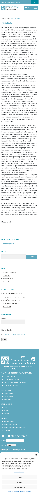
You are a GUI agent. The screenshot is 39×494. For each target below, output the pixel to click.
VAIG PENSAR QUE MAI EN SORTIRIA (14, 297)
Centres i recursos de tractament (15, 382)
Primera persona (8, 279)
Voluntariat (7, 399)
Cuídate (7, 23)
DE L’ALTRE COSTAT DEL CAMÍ (12, 294)
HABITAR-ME (7, 306)
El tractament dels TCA (11, 379)
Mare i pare (6, 275)
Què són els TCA (9, 376)
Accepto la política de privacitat (14, 334)
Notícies (6, 410)
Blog (5, 407)
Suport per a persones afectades (15, 427)
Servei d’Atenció (9, 421)
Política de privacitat (19, 491)
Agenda (6, 413)
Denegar (19, 482)
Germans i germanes (9, 272)
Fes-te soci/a (8, 393)
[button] (36, 455)
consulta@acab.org (14, 2)
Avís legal (28, 491)
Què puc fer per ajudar (11, 385)
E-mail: (3, 318)
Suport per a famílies (10, 424)
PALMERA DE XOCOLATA (11, 303)
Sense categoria (15, 18)
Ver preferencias (19, 487)
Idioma (3, 330)
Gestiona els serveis (19, 472)
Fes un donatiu (8, 396)
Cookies (10, 491)
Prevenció (7, 430)
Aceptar (19, 477)
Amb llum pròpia (7, 244)
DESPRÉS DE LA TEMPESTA (11, 300)
